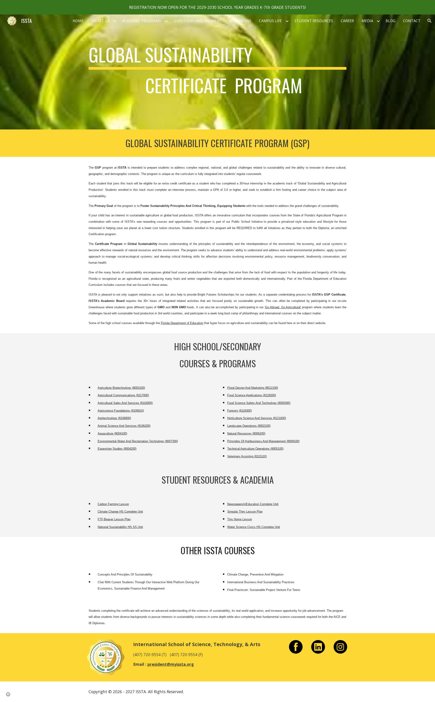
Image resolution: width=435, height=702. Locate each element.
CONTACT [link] (411, 20)
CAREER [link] (347, 20)
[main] (217, 72)
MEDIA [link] (367, 20)
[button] (429, 20)
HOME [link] (78, 20)
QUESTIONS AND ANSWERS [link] (197, 20)
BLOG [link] (390, 20)
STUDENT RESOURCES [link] (313, 20)
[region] (217, 7)
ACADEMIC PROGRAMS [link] (141, 20)
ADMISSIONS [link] (240, 20)
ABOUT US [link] (100, 20)
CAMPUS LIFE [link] (270, 20)
